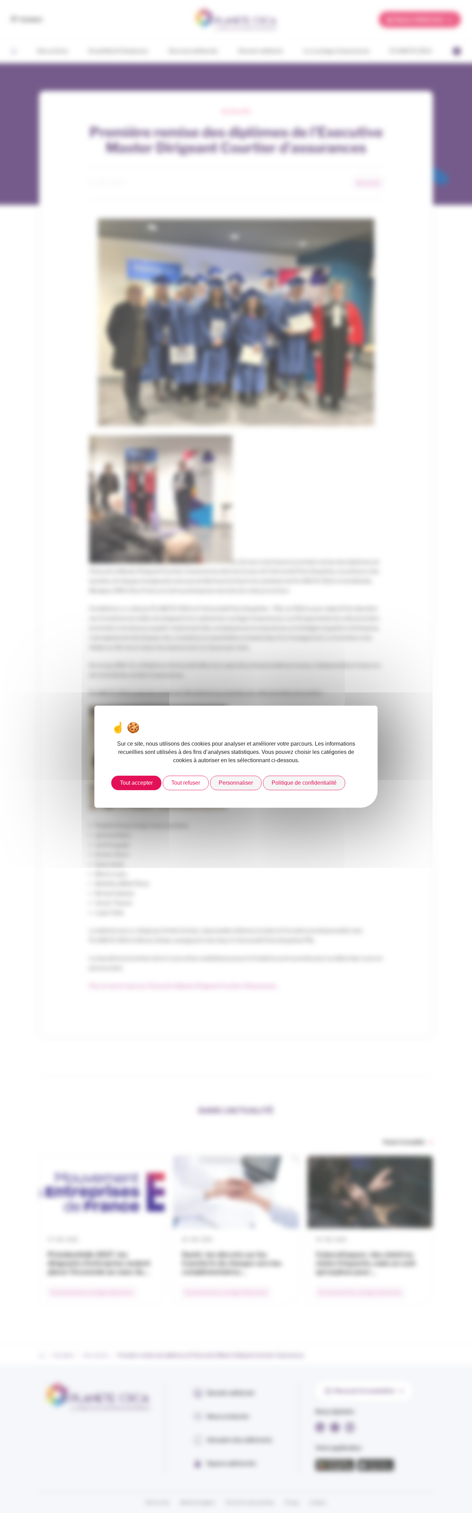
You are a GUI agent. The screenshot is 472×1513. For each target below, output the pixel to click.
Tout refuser (185, 783)
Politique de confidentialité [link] (304, 783)
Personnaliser (236, 783)
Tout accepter (136, 783)
